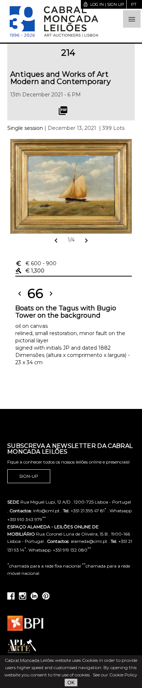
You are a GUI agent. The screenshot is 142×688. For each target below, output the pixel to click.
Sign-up (28, 476)
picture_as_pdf (63, 111)
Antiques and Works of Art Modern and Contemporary (60, 78)
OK (71, 682)
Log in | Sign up (103, 4)
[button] (132, 19)
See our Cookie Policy (115, 674)
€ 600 (35, 263)
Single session (25, 128)
